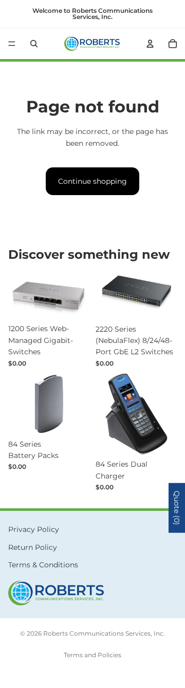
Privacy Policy (33, 529)
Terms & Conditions (43, 564)
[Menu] (12, 43)
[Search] (34, 43)
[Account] (150, 43)
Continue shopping (92, 181)
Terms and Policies (92, 655)
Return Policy (32, 547)
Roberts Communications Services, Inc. (104, 633)
